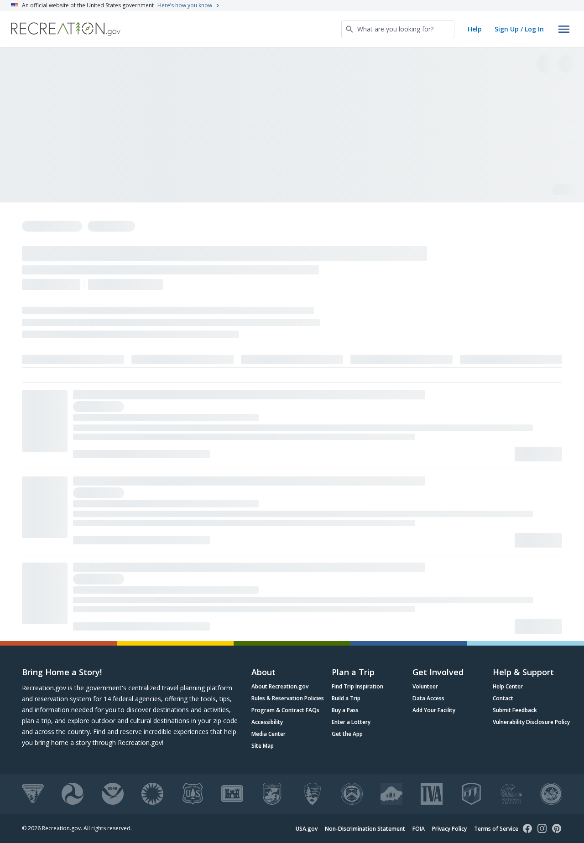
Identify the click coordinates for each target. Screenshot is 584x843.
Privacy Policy (449, 829)
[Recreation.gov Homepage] (65, 29)
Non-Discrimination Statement (365, 829)
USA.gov (307, 829)
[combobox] (397, 29)
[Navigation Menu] (564, 29)
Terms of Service (496, 829)
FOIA (418, 829)
